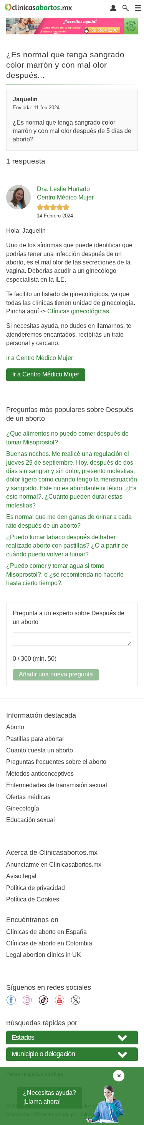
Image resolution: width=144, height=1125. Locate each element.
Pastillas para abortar (35, 739)
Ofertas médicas (28, 797)
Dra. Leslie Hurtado (63, 189)
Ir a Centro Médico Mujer (39, 358)
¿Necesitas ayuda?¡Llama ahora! (49, 1096)
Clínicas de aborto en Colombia (49, 943)
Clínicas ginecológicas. (79, 311)
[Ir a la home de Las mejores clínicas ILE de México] (39, 9)
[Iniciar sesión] (113, 8)
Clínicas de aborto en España (46, 932)
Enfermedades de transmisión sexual (56, 785)
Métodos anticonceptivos (40, 773)
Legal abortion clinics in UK (43, 955)
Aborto (15, 727)
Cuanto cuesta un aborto (39, 750)
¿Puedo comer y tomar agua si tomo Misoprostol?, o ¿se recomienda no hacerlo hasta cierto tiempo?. (65, 574)
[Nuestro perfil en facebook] (11, 1002)
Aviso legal (21, 876)
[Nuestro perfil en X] (76, 1002)
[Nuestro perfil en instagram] (27, 1002)
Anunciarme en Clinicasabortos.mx (53, 864)
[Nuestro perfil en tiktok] (43, 1002)
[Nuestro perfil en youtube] (60, 1002)
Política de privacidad (35, 888)
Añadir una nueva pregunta (56, 674)
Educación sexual (30, 820)
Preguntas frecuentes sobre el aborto (56, 762)
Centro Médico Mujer (65, 197)
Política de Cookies (32, 899)
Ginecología (22, 808)
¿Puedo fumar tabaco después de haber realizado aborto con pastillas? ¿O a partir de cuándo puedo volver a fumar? (67, 546)
